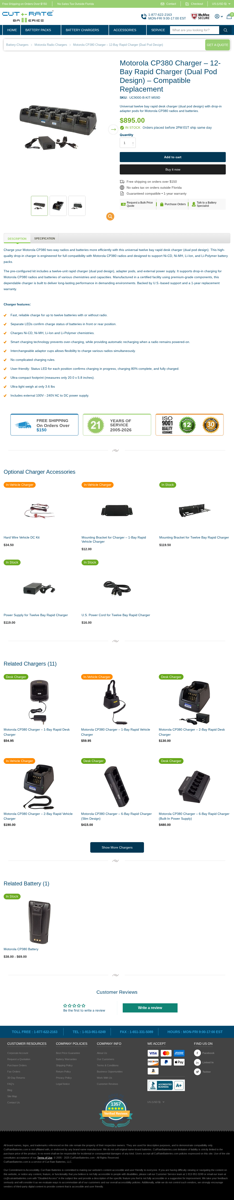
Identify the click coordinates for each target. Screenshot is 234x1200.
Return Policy (63, 1071)
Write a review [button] (150, 1008)
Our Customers (105, 1059)
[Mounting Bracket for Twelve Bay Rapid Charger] (195, 510)
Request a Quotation (18, 1059)
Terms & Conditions (108, 1065)
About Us (102, 1053)
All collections (40, 30)
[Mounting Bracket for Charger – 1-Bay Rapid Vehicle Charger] (117, 510)
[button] (113, 126)
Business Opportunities (110, 1071)
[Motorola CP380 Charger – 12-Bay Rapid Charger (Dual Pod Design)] (107, 217)
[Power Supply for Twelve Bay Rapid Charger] (39, 588)
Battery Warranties (66, 1059)
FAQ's (10, 1084)
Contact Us (13, 1102)
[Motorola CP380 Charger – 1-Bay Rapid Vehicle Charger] (116, 702)
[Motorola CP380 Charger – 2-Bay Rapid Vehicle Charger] (39, 787)
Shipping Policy (64, 1065)
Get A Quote (217, 45)
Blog (9, 1090)
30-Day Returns (16, 1077)
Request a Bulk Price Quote (140, 204)
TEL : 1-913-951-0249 (89, 1032)
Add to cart (172, 157)
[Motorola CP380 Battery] (39, 922)
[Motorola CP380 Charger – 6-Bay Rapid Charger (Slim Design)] (116, 787)
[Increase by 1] (134, 139)
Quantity (126, 135)
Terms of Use (44, 1157)
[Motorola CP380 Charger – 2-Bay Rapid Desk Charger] (194, 702)
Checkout (197, 3)
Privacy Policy (64, 1077)
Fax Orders (13, 1071)
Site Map (12, 1096)
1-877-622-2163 (160, 14)
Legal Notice (63, 1084)
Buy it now (172, 169)
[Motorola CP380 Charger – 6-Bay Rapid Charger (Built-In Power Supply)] (194, 787)
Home (12, 30)
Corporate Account (17, 1053)
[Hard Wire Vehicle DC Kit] (39, 510)
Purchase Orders (175, 204)
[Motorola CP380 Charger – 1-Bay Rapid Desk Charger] (39, 702)
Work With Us (104, 1077)
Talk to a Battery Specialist (206, 204)
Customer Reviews (107, 1084)
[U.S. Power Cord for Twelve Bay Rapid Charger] (117, 588)
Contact (171, 3)
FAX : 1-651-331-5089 (136, 1032)
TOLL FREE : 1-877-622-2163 (35, 1032)
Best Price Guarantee (68, 1053)
